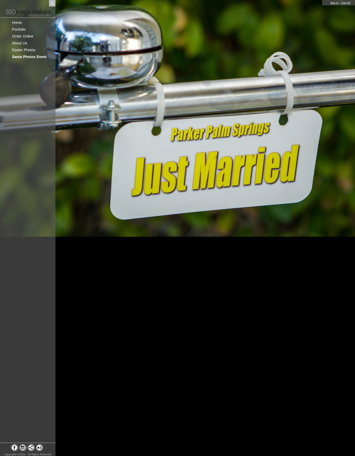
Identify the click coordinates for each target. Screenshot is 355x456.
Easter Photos (23, 50)
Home (17, 23)
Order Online (22, 36)
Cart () (345, 2)
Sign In (334, 2)
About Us (19, 43)
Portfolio (19, 29)
